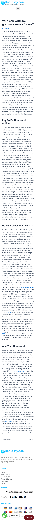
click (3, 333)
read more (8, 312)
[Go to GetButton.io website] (5, 519)
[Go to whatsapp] (4, 515)
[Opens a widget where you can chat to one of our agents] (29, 517)
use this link (9, 421)
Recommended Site (27, 287)
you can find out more (18, 371)
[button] (18, 8)
